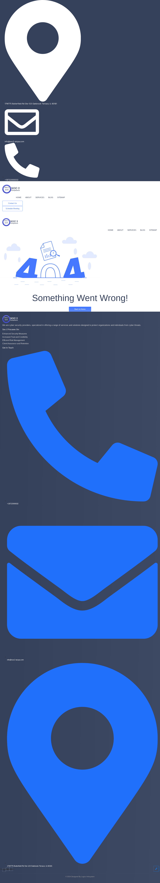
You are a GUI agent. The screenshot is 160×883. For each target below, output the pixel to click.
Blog (50, 197)
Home (18, 197)
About (28, 197)
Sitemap (61, 197)
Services (39, 197)
